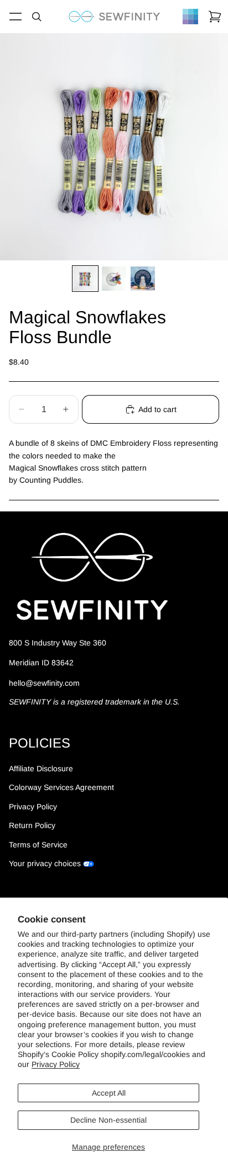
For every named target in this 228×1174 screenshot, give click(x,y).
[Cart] (215, 16)
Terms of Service (38, 844)
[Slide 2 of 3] (114, 278)
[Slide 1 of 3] (85, 278)
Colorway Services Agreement (61, 787)
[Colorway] (190, 16)
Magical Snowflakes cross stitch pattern (78, 467)
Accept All (109, 1092)
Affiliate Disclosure (41, 768)
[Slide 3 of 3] (143, 278)
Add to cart (157, 409)
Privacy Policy (56, 1064)
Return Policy (32, 825)
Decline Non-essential (108, 1120)
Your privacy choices (45, 863)
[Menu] (15, 16)
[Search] (36, 16)
